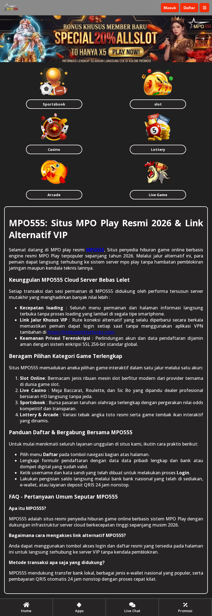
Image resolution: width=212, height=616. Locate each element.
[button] (9, 38)
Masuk (170, 8)
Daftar (189, 8)
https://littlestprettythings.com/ (81, 332)
